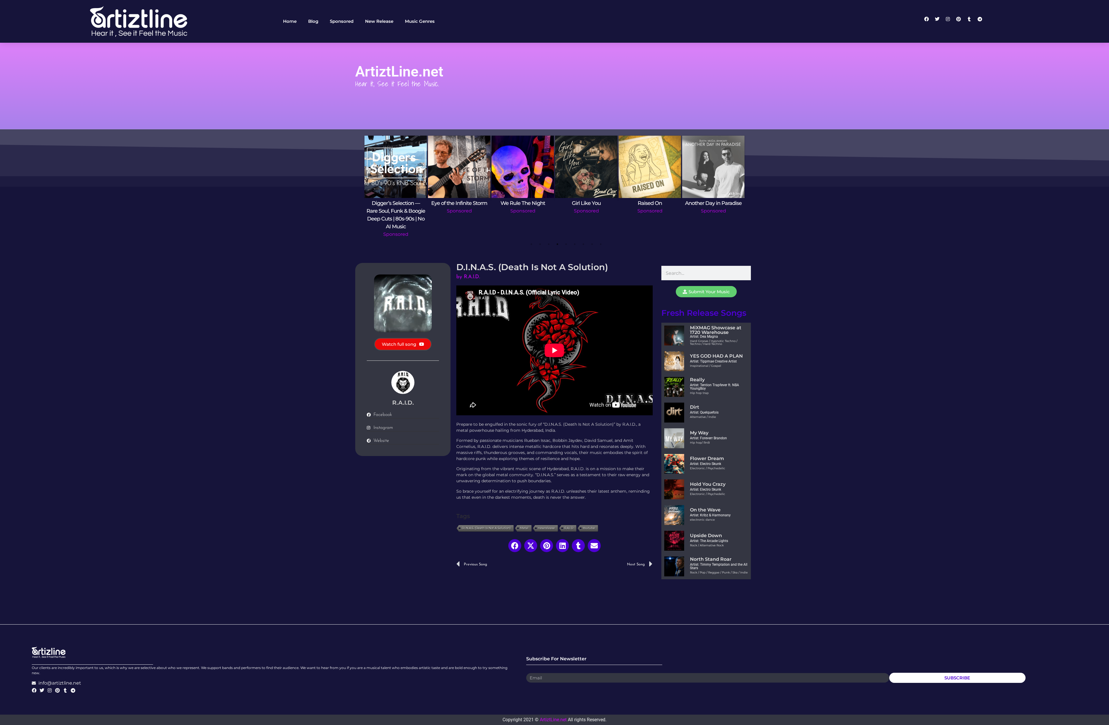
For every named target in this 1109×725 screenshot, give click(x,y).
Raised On (650, 203)
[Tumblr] (971, 21)
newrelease (546, 528)
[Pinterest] (960, 21)
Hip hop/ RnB (700, 442)
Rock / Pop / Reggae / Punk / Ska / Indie (719, 572)
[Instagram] (950, 21)
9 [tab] (601, 244)
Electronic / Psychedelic (707, 468)
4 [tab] (557, 244)
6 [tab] (575, 244)
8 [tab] (592, 244)
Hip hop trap (699, 393)
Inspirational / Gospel (705, 366)
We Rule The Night (522, 203)
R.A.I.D (568, 528)
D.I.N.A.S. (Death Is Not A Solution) (486, 528)
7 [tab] (583, 244)
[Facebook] (928, 21)
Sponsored (395, 234)
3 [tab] (549, 244)
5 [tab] (566, 244)
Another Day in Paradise (713, 203)
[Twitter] (939, 21)
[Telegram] (982, 21)
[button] (514, 545)
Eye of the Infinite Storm (459, 203)
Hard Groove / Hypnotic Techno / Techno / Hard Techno (713, 342)
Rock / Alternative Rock (707, 545)
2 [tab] (540, 244)
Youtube (589, 528)
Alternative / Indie (703, 417)
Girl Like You (586, 203)
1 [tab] (531, 244)
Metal (524, 528)
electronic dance (702, 520)
